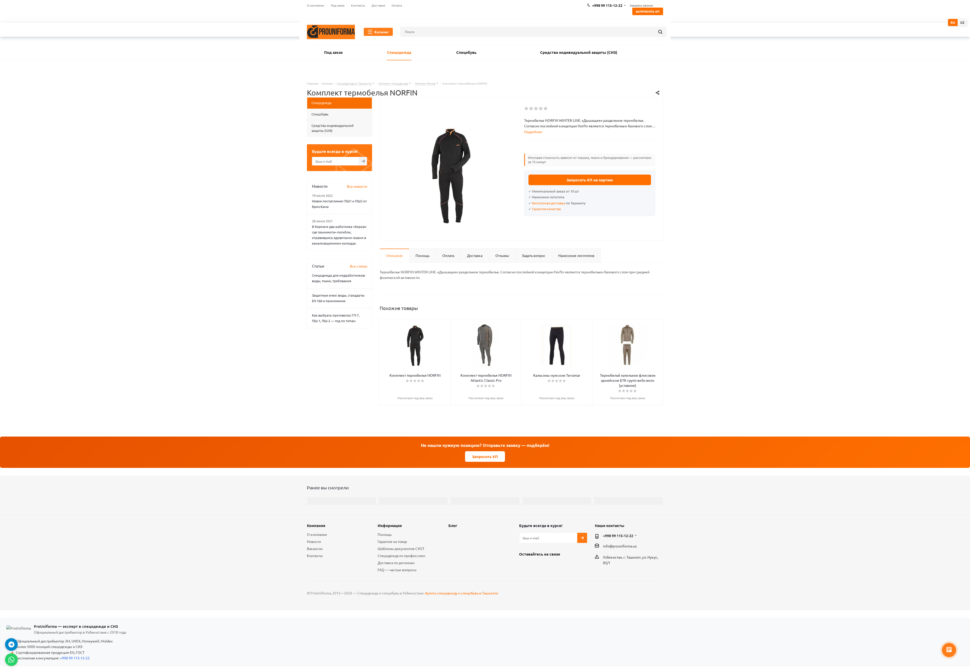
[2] (531, 109)
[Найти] (660, 32)
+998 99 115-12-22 (618, 535)
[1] (526, 109)
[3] (536, 109)
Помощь (385, 534)
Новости (314, 541)
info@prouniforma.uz (620, 546)
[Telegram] (11, 644)
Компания (316, 525)
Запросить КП (648, 11)
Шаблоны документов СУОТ (401, 548)
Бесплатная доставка (548, 203)
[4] (541, 109)
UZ (962, 22)
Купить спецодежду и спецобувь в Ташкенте (461, 593)
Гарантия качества (546, 209)
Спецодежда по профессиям (401, 555)
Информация (390, 525)
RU (953, 22)
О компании (317, 534)
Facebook (524, 566)
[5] (545, 109)
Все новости (357, 186)
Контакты (315, 555)
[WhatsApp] (11, 659)
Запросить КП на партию (590, 179)
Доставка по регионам (396, 562)
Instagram (537, 566)
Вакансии (315, 548)
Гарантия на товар (392, 541)
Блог (452, 525)
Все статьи (358, 266)
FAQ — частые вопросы (397, 569)
